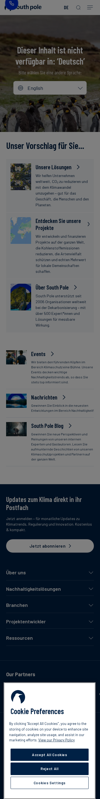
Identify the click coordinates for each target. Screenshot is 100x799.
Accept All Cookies (49, 755)
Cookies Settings (50, 783)
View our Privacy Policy (56, 740)
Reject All (50, 768)
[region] (50, 740)
